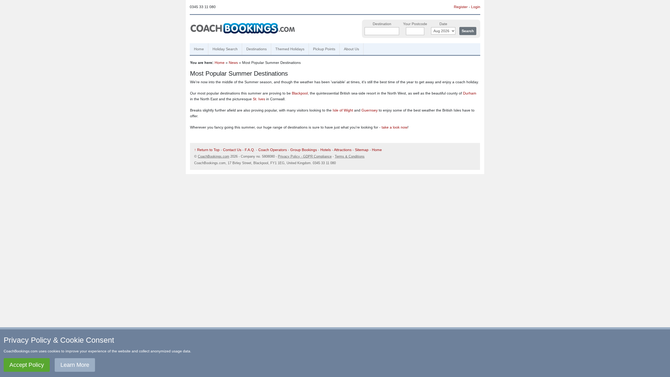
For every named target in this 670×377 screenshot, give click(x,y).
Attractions (342, 150)
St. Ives (259, 99)
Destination (382, 24)
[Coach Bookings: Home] (242, 27)
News (233, 62)
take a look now (394, 127)
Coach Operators (272, 150)
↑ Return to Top (207, 150)
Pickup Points (324, 49)
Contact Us (232, 150)
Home (199, 49)
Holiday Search (225, 49)
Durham (469, 93)
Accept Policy (26, 365)
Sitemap (361, 150)
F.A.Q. (250, 150)
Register (461, 7)
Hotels (325, 150)
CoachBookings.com (213, 156)
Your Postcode (415, 24)
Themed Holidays (289, 49)
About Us (351, 49)
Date (443, 24)
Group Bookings (303, 150)
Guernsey (369, 110)
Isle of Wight (343, 110)
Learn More (74, 365)
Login (475, 7)
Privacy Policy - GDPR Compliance (305, 156)
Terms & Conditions (350, 156)
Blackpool (300, 93)
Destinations (256, 49)
